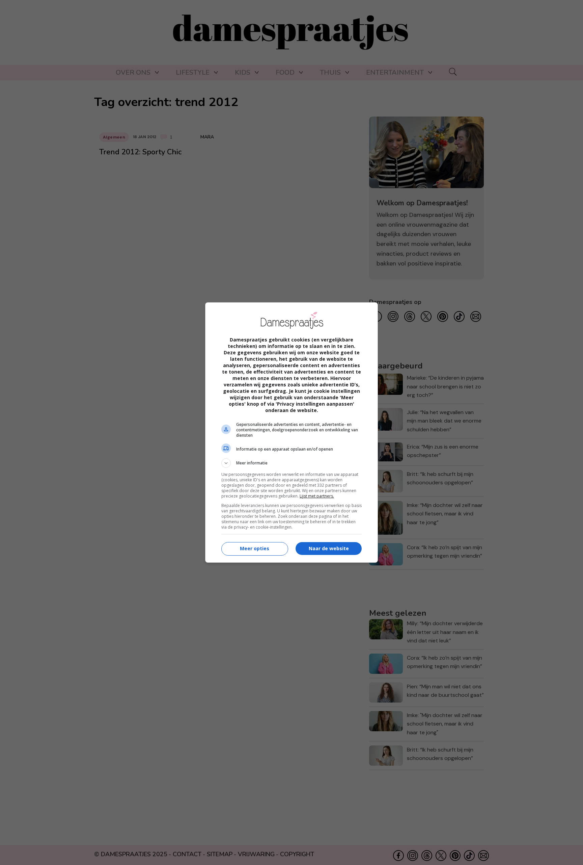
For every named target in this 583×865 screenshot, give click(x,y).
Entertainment (395, 72)
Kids (242, 72)
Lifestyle (193, 72)
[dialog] (291, 432)
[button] (291, 463)
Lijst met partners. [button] (317, 496)
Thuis (330, 72)
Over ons (133, 72)
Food (285, 72)
